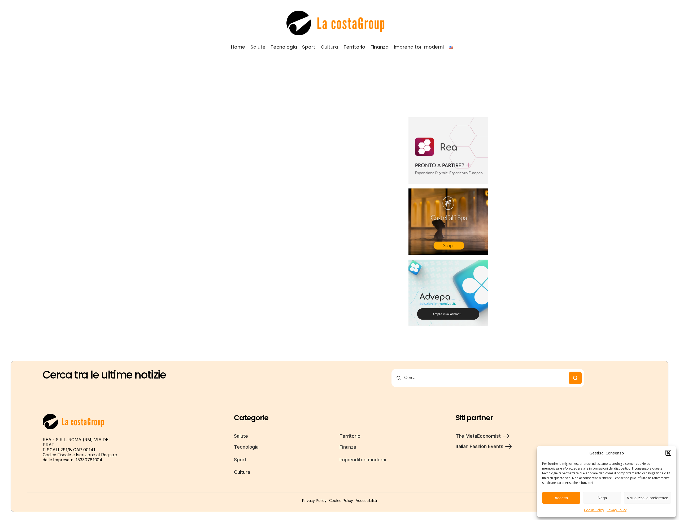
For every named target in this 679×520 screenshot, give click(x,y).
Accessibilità (366, 500)
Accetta (561, 498)
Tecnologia (284, 47)
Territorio (354, 47)
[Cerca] (575, 378)
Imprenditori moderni (419, 47)
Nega (602, 498)
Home (238, 47)
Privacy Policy (616, 510)
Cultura (329, 47)
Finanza (379, 47)
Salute (257, 47)
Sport (308, 47)
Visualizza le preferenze (647, 498)
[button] (668, 452)
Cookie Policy (594, 510)
